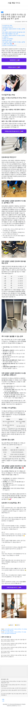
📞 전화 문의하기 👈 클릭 (14, 60)
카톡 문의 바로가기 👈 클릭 (14, 67)
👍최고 (10, 625)
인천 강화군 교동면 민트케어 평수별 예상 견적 (13, 32)
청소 (2, 12)
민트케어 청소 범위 (7, 40)
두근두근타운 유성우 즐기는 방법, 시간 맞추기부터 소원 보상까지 (14, 688)
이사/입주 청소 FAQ (7, 25)
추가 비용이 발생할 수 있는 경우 (10, 33)
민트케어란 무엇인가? (7, 27)
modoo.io (19, 705)
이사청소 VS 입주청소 (7, 38)
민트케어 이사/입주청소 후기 (9, 45)
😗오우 (17, 625)
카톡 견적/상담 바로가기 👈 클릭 (14, 587)
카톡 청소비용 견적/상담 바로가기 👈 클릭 (14, 131)
